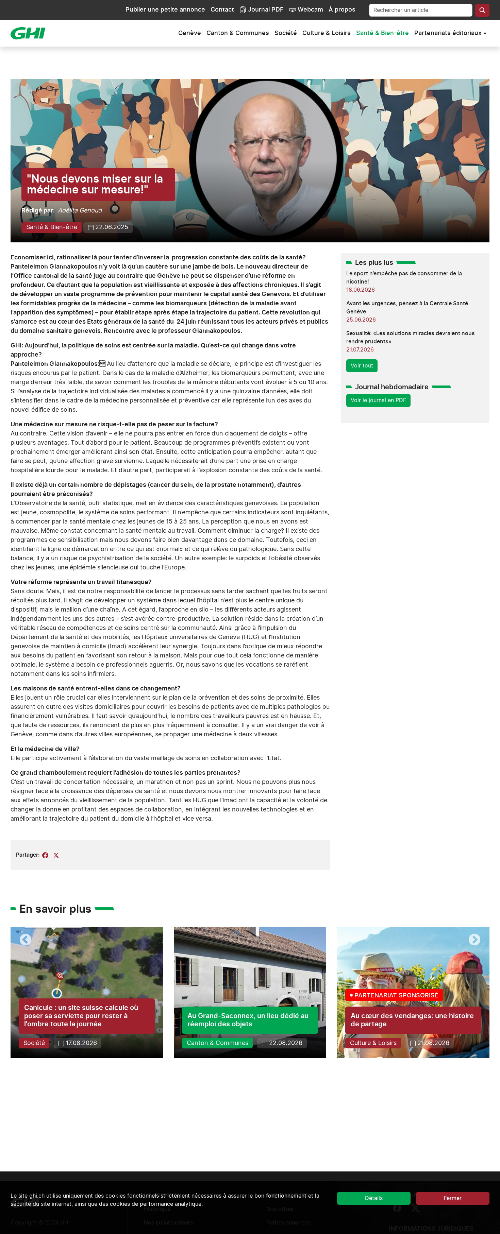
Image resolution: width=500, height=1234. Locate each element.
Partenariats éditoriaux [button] (448, 33)
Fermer (453, 1198)
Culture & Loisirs (326, 33)
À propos (342, 10)
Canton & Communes (237, 33)
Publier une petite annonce (165, 10)
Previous (25, 940)
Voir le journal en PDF (378, 400)
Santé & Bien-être (382, 33)
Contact (222, 10)
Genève (189, 33)
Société (285, 33)
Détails (374, 1198)
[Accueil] (31, 33)
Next (474, 940)
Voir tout (362, 366)
